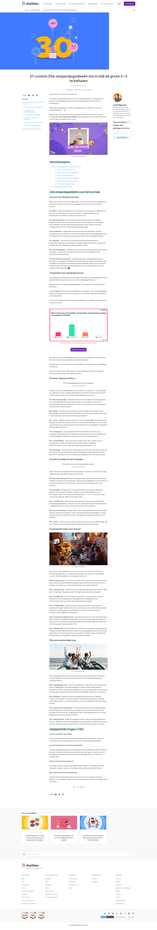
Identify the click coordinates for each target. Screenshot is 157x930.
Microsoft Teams (74, 885)
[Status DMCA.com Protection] (107, 917)
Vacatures (118, 885)
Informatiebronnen (77, 4)
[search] (133, 10)
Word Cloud (25, 885)
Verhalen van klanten (51, 897)
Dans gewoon (89, 494)
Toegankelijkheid (120, 900)
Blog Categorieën (32, 10)
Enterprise (105, 4)
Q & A (23, 888)
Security (118, 897)
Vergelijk (47, 878)
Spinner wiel (25, 897)
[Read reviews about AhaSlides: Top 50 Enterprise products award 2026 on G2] (41, 915)
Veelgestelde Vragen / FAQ (32, 129)
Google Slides (73, 878)
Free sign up (129, 3)
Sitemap (131, 917)
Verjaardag (80, 787)
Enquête (24, 894)
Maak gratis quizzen (78, 350)
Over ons (118, 878)
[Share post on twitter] (33, 95)
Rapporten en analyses (29, 903)
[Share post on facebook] (37, 95)
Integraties (72, 875)
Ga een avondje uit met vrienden (31, 118)
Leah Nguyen (120, 104)
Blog (46, 881)
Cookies (118, 894)
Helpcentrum (49, 891)
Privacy (117, 891)
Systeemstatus (121, 917)
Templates (48, 885)
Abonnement (93, 4)
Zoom (71, 888)
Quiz (23, 878)
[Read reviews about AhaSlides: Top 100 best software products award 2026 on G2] (25, 915)
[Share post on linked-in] (29, 95)
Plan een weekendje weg (32, 125)
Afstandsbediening (27, 900)
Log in (119, 3)
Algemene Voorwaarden (122, 888)
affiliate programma (51, 894)
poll (23, 881)
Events (47, 888)
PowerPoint (72, 881)
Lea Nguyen (69, 90)
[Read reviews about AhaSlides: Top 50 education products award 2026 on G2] (33, 915)
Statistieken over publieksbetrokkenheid (60, 10)
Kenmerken (47, 4)
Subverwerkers (120, 903)
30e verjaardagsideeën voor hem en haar (34, 103)
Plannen (94, 878)
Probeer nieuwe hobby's (32, 115)
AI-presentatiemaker (28, 891)
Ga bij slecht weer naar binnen (34, 122)
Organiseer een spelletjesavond (29, 111)
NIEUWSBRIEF (122, 137)
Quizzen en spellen (78, 85)
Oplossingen (60, 4)
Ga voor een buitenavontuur (33, 107)
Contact (118, 881)
